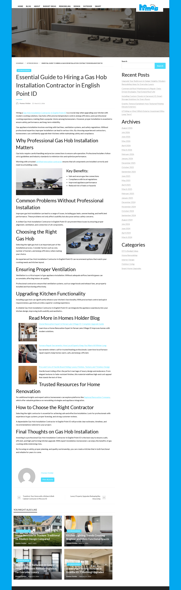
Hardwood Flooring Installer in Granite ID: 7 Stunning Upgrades (85, 570)
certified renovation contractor (49, 161)
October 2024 (128, 211)
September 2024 (129, 215)
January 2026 (127, 158)
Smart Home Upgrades (131, 268)
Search (124, 61)
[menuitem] (20, 6)
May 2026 (126, 141)
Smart (98, 6)
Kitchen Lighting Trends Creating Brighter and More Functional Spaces (87, 537)
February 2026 (128, 154)
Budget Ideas (49, 6)
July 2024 (126, 224)
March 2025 (127, 189)
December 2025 (128, 163)
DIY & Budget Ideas (130, 251)
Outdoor (87, 6)
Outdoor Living (128, 264)
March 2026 (127, 150)
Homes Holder (25, 103)
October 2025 (128, 167)
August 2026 (127, 128)
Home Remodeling (129, 255)
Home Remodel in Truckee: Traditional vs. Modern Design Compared (37, 537)
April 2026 (126, 145)
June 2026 (126, 136)
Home (20, 6)
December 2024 (128, 202)
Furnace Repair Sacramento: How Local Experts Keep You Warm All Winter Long (72, 345)
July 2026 (126, 132)
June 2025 (126, 176)
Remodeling (65, 6)
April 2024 (126, 233)
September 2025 (129, 171)
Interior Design (32, 63)
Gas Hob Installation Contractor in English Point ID (44, 112)
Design (77, 6)
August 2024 (127, 220)
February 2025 (128, 193)
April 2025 (126, 185)
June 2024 (126, 228)
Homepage (19, 63)
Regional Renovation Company (97, 397)
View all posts (47, 480)
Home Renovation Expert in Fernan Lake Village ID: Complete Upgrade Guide (71, 324)
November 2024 (129, 206)
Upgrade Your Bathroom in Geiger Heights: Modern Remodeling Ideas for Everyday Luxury (36, 568)
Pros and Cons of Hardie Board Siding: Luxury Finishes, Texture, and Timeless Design (74, 367)
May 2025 (126, 180)
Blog (28, 6)
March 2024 (127, 237)
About (37, 6)
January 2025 (127, 198)
